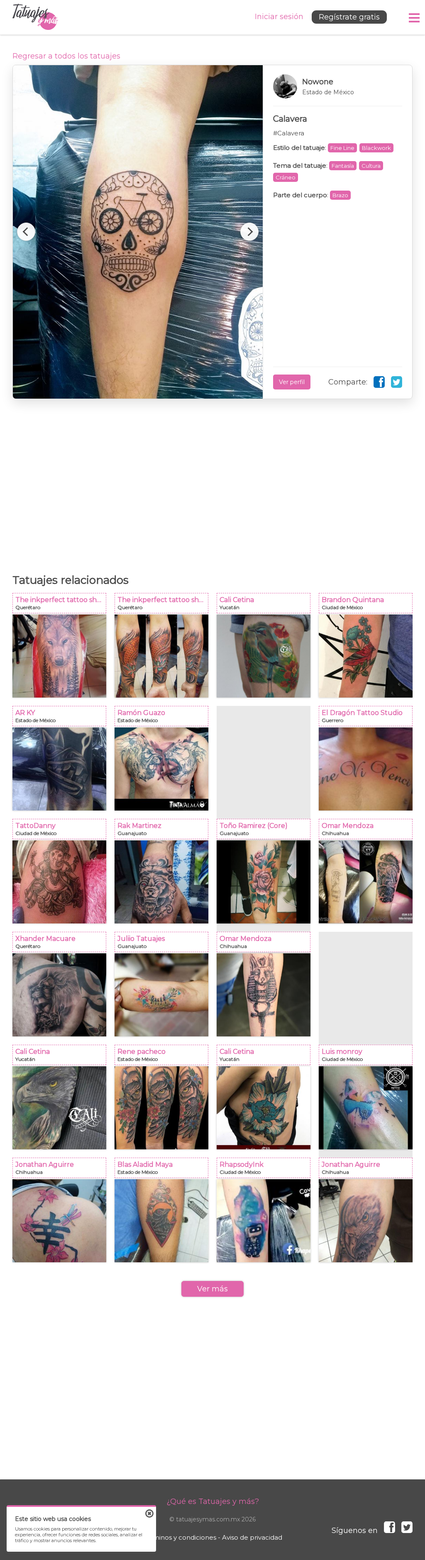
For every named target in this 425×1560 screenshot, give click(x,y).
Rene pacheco (163, 1057)
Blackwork (376, 147)
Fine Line (342, 147)
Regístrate (349, 17)
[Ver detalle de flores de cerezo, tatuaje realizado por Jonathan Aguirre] (59, 1220)
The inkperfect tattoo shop (61, 605)
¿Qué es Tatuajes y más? (212, 1501)
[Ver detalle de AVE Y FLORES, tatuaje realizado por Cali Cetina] (263, 656)
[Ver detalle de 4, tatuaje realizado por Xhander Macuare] (59, 994)
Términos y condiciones (179, 1537)
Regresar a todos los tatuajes (66, 56)
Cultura (371, 165)
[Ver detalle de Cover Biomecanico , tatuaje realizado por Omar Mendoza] (366, 881)
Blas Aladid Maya (163, 1170)
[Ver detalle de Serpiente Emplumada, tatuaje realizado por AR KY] (59, 769)
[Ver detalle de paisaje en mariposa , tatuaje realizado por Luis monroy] (366, 1107)
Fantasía (343, 165)
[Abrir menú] (414, 17)
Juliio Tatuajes (163, 944)
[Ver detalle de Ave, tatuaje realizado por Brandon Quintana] (366, 656)
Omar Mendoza (368, 831)
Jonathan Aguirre (61, 1170)
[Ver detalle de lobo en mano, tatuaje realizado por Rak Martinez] (161, 881)
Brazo (340, 195)
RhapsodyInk (266, 1170)
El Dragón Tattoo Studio (368, 718)
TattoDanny (61, 831)
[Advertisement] (212, 482)
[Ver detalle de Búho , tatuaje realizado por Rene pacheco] (161, 1107)
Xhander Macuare (61, 944)
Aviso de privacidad (252, 1537)
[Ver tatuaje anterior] (26, 232)
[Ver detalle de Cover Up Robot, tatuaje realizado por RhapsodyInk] (263, 1220)
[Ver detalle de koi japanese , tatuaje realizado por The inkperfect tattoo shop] (161, 656)
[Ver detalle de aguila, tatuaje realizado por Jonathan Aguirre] (366, 1220)
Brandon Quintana (368, 605)
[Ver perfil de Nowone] (337, 86)
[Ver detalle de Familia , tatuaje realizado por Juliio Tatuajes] (161, 994)
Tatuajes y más (35, 17)
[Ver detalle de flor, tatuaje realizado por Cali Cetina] (263, 1107)
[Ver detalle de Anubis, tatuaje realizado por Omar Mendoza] (263, 994)
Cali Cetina (266, 605)
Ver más (212, 1288)
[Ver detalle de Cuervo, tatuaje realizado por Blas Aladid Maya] (161, 1220)
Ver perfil (292, 382)
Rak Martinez (163, 831)
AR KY (61, 718)
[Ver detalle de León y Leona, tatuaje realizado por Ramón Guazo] (161, 769)
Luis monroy (368, 1057)
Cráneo (286, 177)
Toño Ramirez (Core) (266, 831)
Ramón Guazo (163, 718)
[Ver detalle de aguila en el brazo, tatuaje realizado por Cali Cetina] (59, 1107)
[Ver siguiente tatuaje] (249, 232)
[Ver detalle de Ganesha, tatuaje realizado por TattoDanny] (59, 881)
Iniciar (279, 16)
